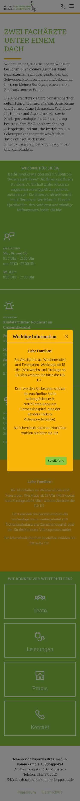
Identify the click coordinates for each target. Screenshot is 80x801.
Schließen (56, 461)
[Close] (66, 336)
